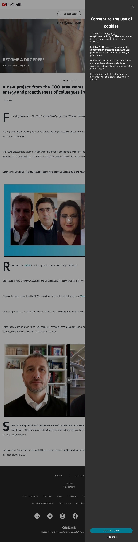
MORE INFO (110, 537)
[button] (132, 7)
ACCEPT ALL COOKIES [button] (111, 531)
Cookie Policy (109, 66)
